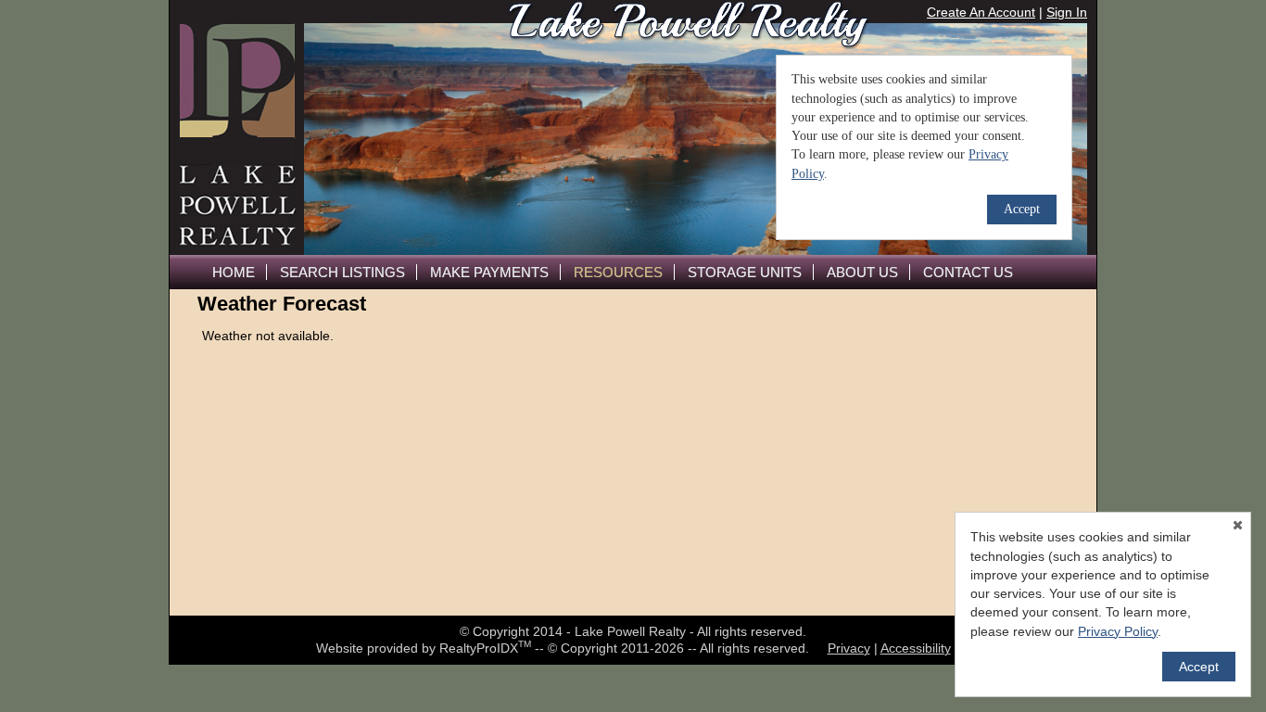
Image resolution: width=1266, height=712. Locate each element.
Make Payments (489, 272)
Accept (1199, 666)
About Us (862, 272)
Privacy (849, 648)
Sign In (1066, 12)
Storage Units (745, 272)
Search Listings (342, 272)
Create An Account (981, 12)
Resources (618, 272)
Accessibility (915, 648)
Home (233, 272)
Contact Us (968, 272)
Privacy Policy (1118, 631)
